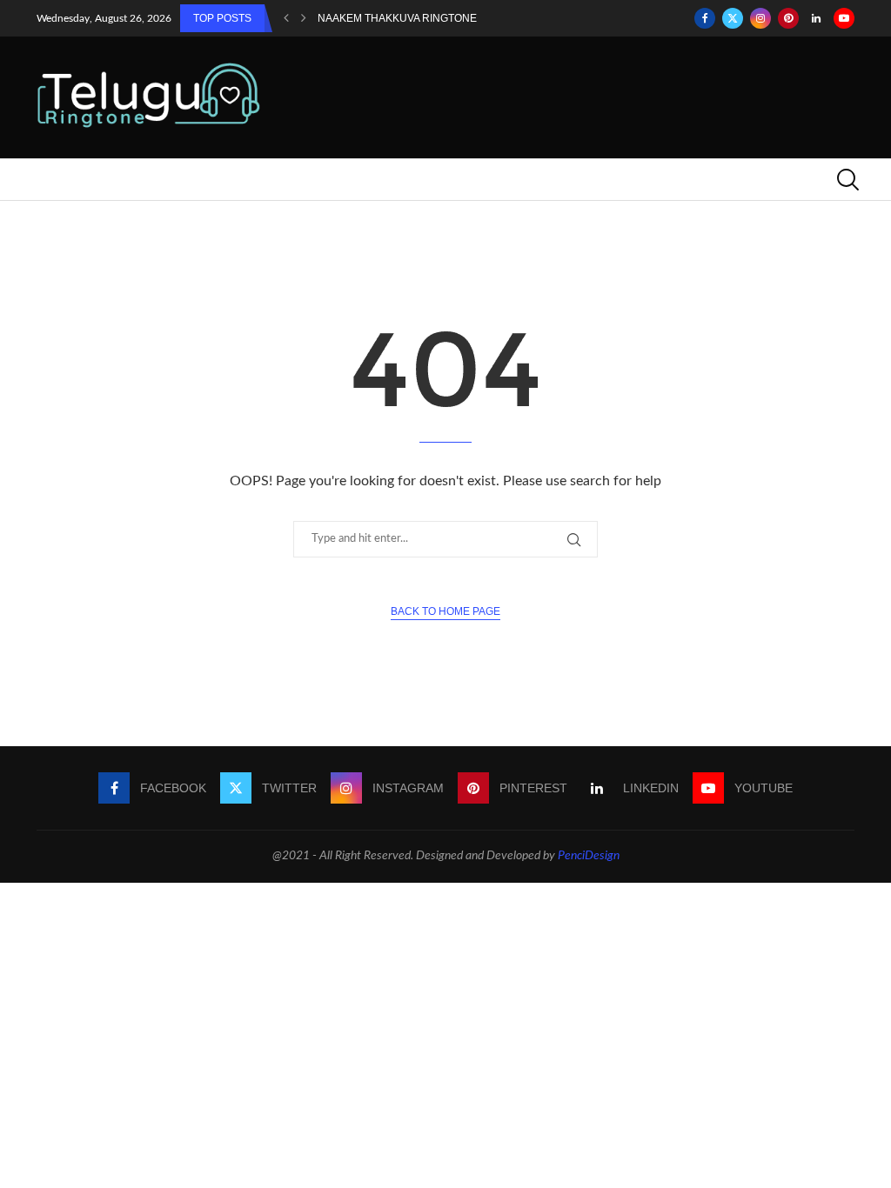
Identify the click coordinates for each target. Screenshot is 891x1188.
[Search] (845, 179)
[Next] (304, 18)
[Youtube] (844, 18)
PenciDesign (589, 856)
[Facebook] (704, 18)
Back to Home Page (445, 611)
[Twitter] (732, 18)
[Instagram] (760, 18)
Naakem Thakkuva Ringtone (397, 18)
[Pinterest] (788, 18)
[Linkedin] (816, 18)
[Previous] (286, 18)
